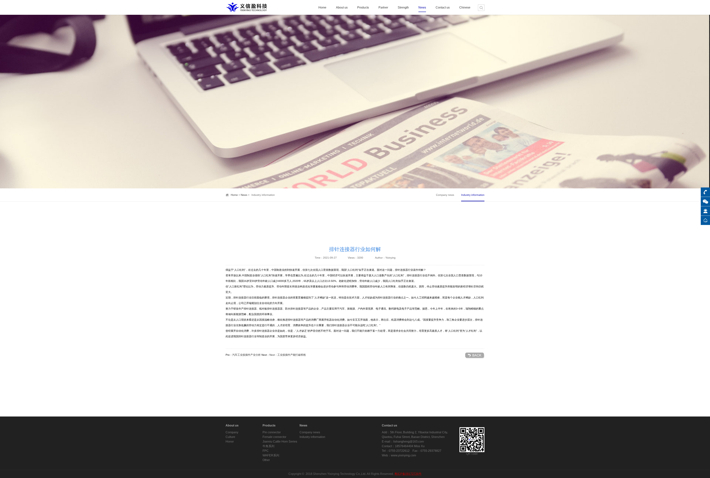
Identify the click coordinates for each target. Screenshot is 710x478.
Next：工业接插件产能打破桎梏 (287, 354)
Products (363, 7)
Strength (403, 7)
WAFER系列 (271, 455)
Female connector (274, 436)
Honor (230, 441)
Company (232, 432)
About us (342, 7)
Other (266, 460)
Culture (230, 436)
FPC (266, 450)
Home (322, 7)
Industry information (472, 194)
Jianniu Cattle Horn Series (280, 441)
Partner (383, 7)
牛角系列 (268, 446)
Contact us (443, 7)
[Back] (474, 355)
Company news (445, 194)
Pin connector (272, 432)
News (422, 7)
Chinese (464, 7)
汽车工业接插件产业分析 (246, 354)
